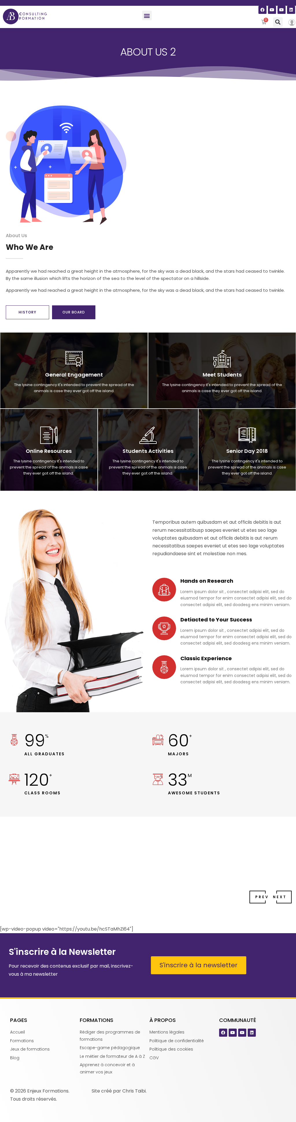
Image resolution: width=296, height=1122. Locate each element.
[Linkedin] (291, 10)
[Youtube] (272, 10)
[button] (147, 15)
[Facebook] (262, 10)
